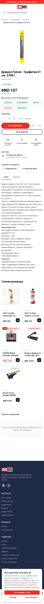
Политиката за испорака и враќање (26, 587)
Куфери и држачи (7, 515)
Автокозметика (7, 501)
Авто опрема (6, 498)
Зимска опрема (6, 512)
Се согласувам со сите (22, 592)
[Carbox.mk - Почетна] (22, 7)
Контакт (4, 541)
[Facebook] (3, 485)
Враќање (4, 551)
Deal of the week (7, 530)
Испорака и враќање (8, 548)
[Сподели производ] (40, 126)
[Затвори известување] (41, 2)
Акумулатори (6, 505)
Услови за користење (9, 558)
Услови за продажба (8, 562)
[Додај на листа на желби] (33, 126)
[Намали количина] (4, 118)
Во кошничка (15, 126)
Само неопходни (31, 597)
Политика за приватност (10, 555)
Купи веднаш (22, 132)
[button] (22, 46)
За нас (3, 544)
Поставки (13, 597)
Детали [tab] (16, 177)
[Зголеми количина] (14, 118)
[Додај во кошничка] (18, 320)
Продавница (15, 20)
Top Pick (4, 526)
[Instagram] (9, 485)
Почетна (4, 20)
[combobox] (22, 12)
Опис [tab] (6, 177)
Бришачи (26, 20)
